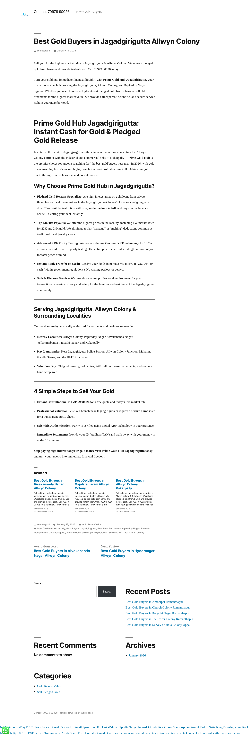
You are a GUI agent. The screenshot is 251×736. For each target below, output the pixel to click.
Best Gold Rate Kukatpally (51, 528)
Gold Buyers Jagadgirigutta (81, 528)
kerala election (231, 733)
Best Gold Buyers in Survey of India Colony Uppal (158, 625)
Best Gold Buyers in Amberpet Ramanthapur (154, 602)
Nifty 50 (15, 733)
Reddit (204, 727)
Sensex (39, 733)
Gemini (194, 727)
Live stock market (96, 733)
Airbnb (152, 727)
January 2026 (137, 655)
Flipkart (102, 727)
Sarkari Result (51, 727)
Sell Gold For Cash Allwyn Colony (126, 532)
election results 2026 (208, 733)
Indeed (142, 727)
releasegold (43, 50)
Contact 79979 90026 (52, 11)
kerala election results (123, 733)
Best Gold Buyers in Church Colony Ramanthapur (158, 607)
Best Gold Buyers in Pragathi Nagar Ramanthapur (157, 613)
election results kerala (180, 733)
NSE (24, 733)
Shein (176, 727)
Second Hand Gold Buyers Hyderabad (87, 532)
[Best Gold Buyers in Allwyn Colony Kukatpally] (136, 495)
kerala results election (151, 733)
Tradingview (52, 733)
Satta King (216, 727)
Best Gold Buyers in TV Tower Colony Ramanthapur (159, 619)
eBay (22, 727)
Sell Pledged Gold (48, 692)
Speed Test (89, 727)
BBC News (33, 727)
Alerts (65, 733)
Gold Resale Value (91, 524)
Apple (185, 727)
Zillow (168, 727)
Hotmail (76, 727)
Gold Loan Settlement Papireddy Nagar (118, 528)
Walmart (113, 727)
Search (38, 583)
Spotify (124, 727)
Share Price (77, 733)
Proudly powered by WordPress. (76, 712)
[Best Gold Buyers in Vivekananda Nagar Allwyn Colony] (54, 495)
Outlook (13, 727)
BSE (31, 733)
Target (133, 727)
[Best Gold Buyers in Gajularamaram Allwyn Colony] (95, 495)
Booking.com (232, 727)
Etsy (160, 727)
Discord (65, 727)
